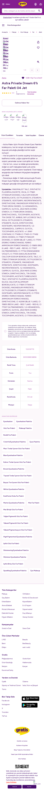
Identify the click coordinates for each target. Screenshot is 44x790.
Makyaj (14, 32)
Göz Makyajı (24, 32)
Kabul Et (14, 787)
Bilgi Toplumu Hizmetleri (22, 750)
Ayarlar (29, 787)
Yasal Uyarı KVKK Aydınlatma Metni (22, 754)
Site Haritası (22, 759)
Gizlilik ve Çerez (22, 741)
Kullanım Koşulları (22, 745)
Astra (4, 78)
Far (33, 32)
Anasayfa (5, 32)
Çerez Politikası (11, 782)
